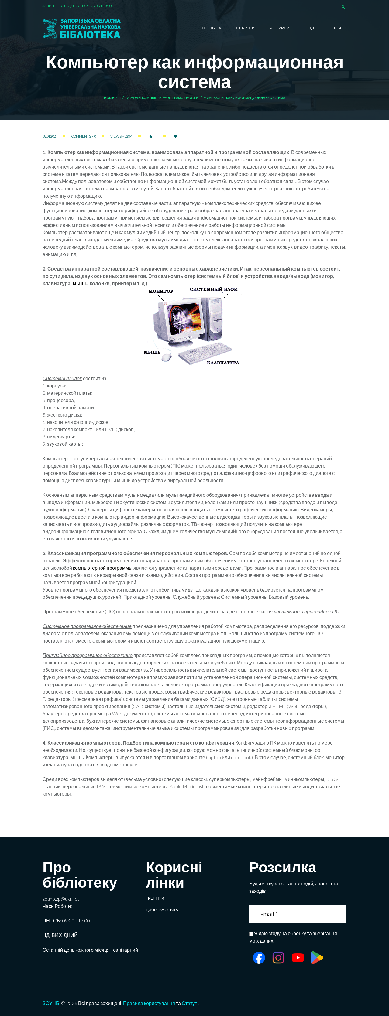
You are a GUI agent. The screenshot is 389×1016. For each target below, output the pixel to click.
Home (109, 98)
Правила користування (149, 1003)
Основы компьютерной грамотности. (162, 98)
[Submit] (341, 913)
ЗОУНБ (51, 1003)
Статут (189, 1003)
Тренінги (155, 898)
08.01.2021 (50, 136)
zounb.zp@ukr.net (61, 899)
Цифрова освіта (162, 910)
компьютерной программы (103, 568)
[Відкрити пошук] (343, 7)
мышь (80, 283)
